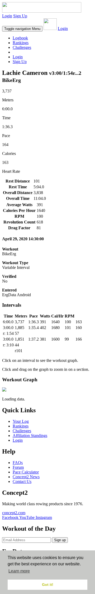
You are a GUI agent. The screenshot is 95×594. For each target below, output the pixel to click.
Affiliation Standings (30, 435)
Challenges (22, 47)
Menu (22, 29)
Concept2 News (26, 477)
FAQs (18, 462)
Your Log (21, 421)
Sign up (60, 540)
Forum (18, 467)
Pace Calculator (26, 472)
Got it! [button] (47, 584)
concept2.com (13, 512)
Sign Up (20, 16)
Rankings (20, 42)
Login (7, 16)
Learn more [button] (19, 571)
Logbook (20, 38)
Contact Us (22, 481)
